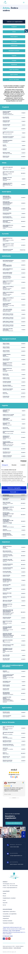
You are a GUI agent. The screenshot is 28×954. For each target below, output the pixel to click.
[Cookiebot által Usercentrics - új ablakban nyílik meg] (20, 461)
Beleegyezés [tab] (5, 464)
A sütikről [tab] (23, 464)
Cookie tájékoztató (17, 947)
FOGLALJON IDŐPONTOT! (14, 823)
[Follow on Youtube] (9, 939)
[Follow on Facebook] (23, 833)
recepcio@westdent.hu (16, 855)
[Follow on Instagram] (23, 836)
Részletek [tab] (14, 464)
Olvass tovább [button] (7, 794)
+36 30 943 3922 (14, 846)
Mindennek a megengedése (14, 488)
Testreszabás (13, 491)
